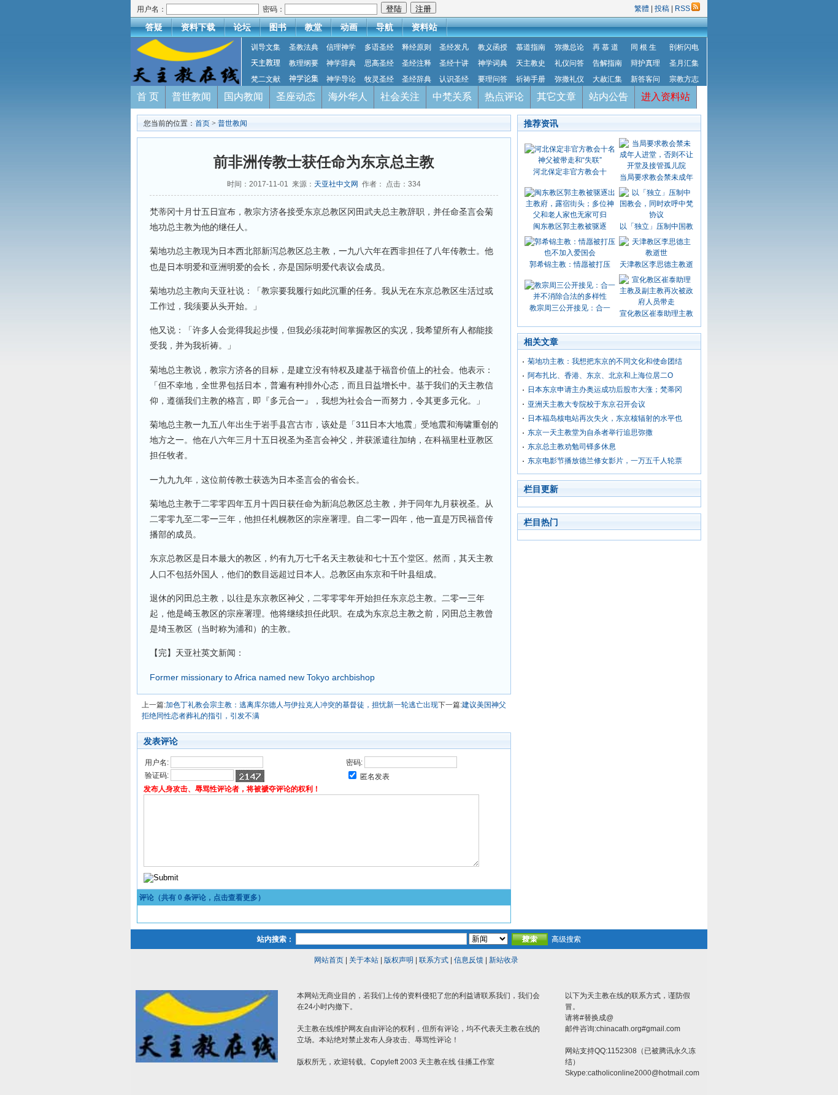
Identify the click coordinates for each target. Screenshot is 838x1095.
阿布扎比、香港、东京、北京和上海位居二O (600, 375)
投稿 (662, 8)
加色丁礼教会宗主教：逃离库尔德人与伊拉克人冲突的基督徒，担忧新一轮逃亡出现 (302, 705)
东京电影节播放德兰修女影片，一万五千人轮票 (605, 460)
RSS (682, 8)
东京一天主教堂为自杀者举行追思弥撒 (590, 432)
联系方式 (433, 960)
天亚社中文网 (336, 184)
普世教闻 (191, 96)
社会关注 (400, 96)
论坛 (242, 27)
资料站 (424, 27)
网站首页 (329, 960)
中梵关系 (452, 96)
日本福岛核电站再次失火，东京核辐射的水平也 (605, 418)
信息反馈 (468, 960)
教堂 (313, 27)
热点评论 (504, 96)
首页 (202, 123)
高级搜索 (566, 939)
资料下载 (198, 27)
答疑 (154, 27)
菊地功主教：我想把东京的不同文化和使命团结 (605, 361)
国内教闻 (243, 96)
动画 (349, 27)
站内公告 (608, 96)
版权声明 (398, 960)
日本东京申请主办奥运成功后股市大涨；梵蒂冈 (605, 389)
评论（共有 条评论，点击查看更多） (202, 897)
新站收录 (503, 960)
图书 (277, 27)
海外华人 (347, 96)
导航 (384, 27)
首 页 (148, 96)
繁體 (642, 8)
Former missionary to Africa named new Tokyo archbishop (262, 677)
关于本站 (364, 960)
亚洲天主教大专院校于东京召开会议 (586, 404)
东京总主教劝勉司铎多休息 (572, 446)
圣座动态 (295, 96)
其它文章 (556, 96)
